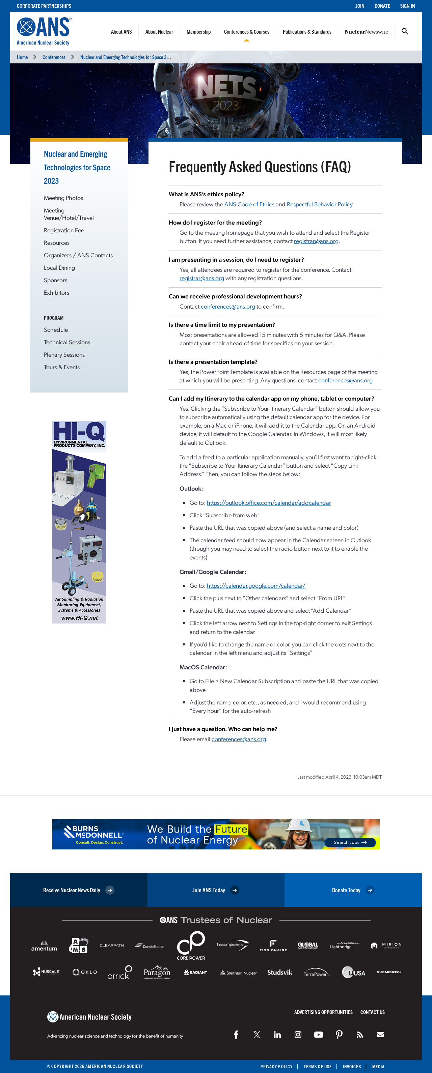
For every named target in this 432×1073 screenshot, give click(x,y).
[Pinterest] (339, 1034)
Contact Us (372, 1012)
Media (378, 1066)
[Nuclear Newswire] (359, 1034)
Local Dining (59, 267)
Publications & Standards (307, 31)
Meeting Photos (63, 197)
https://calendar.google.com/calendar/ (256, 585)
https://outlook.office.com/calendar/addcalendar (269, 502)
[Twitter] (256, 1034)
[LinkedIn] (277, 1034)
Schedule (56, 329)
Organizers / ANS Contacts (78, 255)
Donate (382, 5)
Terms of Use (318, 1066)
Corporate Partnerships (44, 5)
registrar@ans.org (316, 240)
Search (405, 31)
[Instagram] (298, 1034)
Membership (199, 31)
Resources (57, 242)
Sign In (407, 5)
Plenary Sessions (64, 354)
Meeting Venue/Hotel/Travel (69, 213)
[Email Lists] (380, 1034)
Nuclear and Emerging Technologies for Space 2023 (126, 57)
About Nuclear (159, 31)
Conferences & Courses (246, 31)
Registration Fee (64, 230)
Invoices (352, 1066)
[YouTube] (318, 1034)
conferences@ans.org (228, 306)
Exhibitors (56, 292)
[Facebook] (236, 1034)
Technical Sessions (67, 342)
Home (22, 57)
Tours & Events (62, 367)
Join (359, 5)
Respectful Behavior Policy (319, 204)
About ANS (121, 31)
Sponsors (55, 280)
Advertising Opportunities (323, 1012)
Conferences (54, 57)
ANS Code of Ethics (249, 204)
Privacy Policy (277, 1066)
